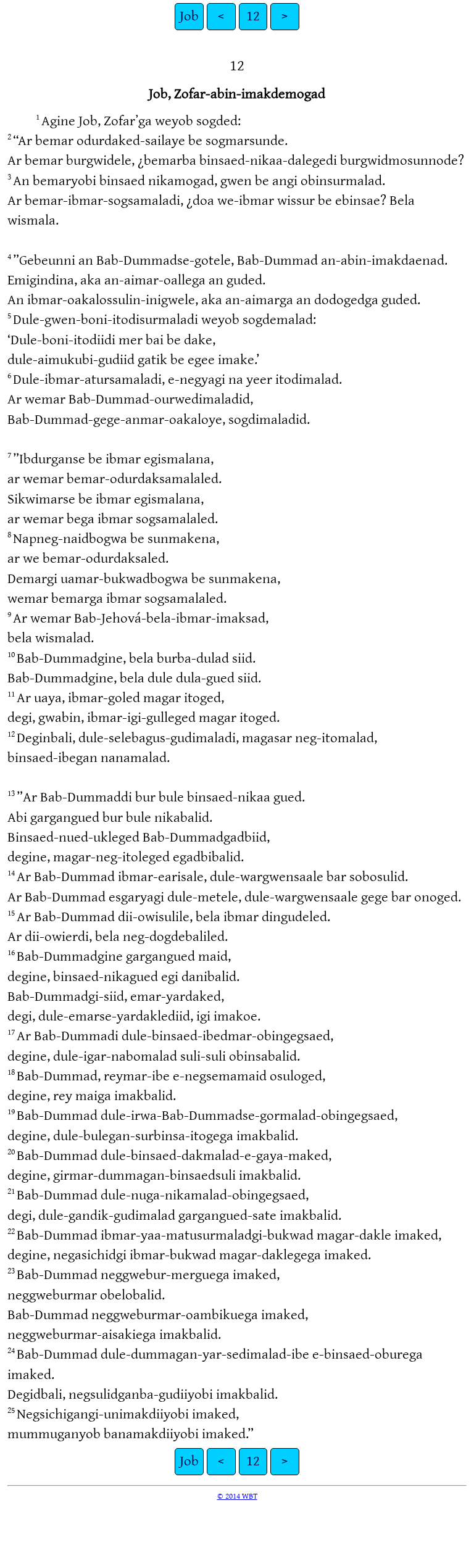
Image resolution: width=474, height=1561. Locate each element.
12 (253, 16)
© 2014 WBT (237, 1496)
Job (189, 16)
